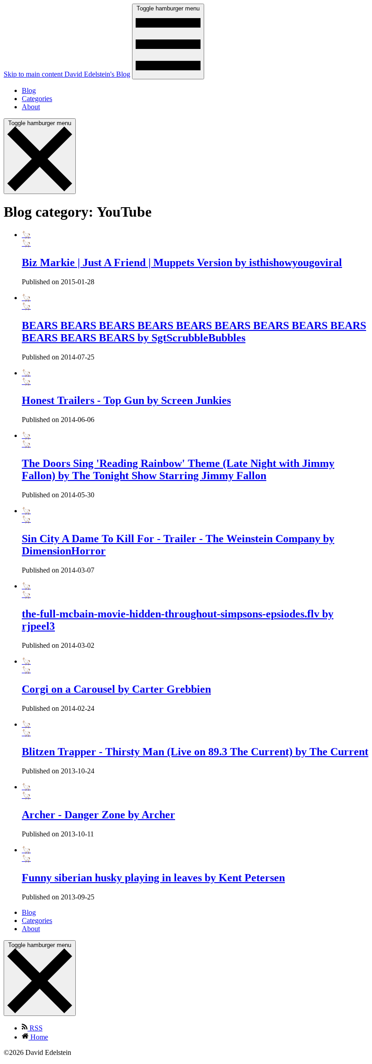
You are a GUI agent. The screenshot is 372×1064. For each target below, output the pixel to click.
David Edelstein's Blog (97, 74)
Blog (29, 90)
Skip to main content (34, 74)
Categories (37, 98)
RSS (35, 1028)
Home (38, 1037)
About (31, 107)
